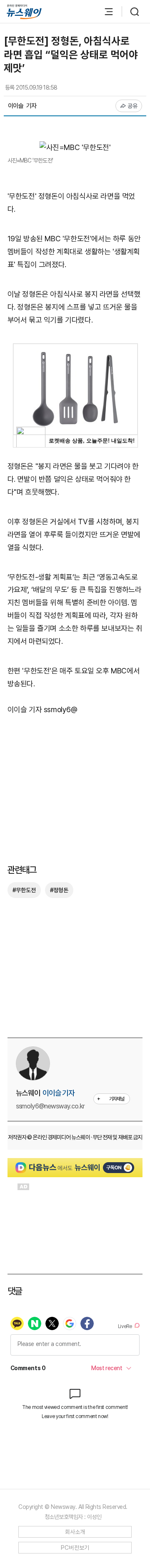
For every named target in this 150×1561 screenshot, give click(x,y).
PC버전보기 (75, 1547)
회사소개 (75, 1531)
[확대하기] (75, 147)
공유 (133, 106)
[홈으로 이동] (24, 12)
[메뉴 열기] (104, 11)
